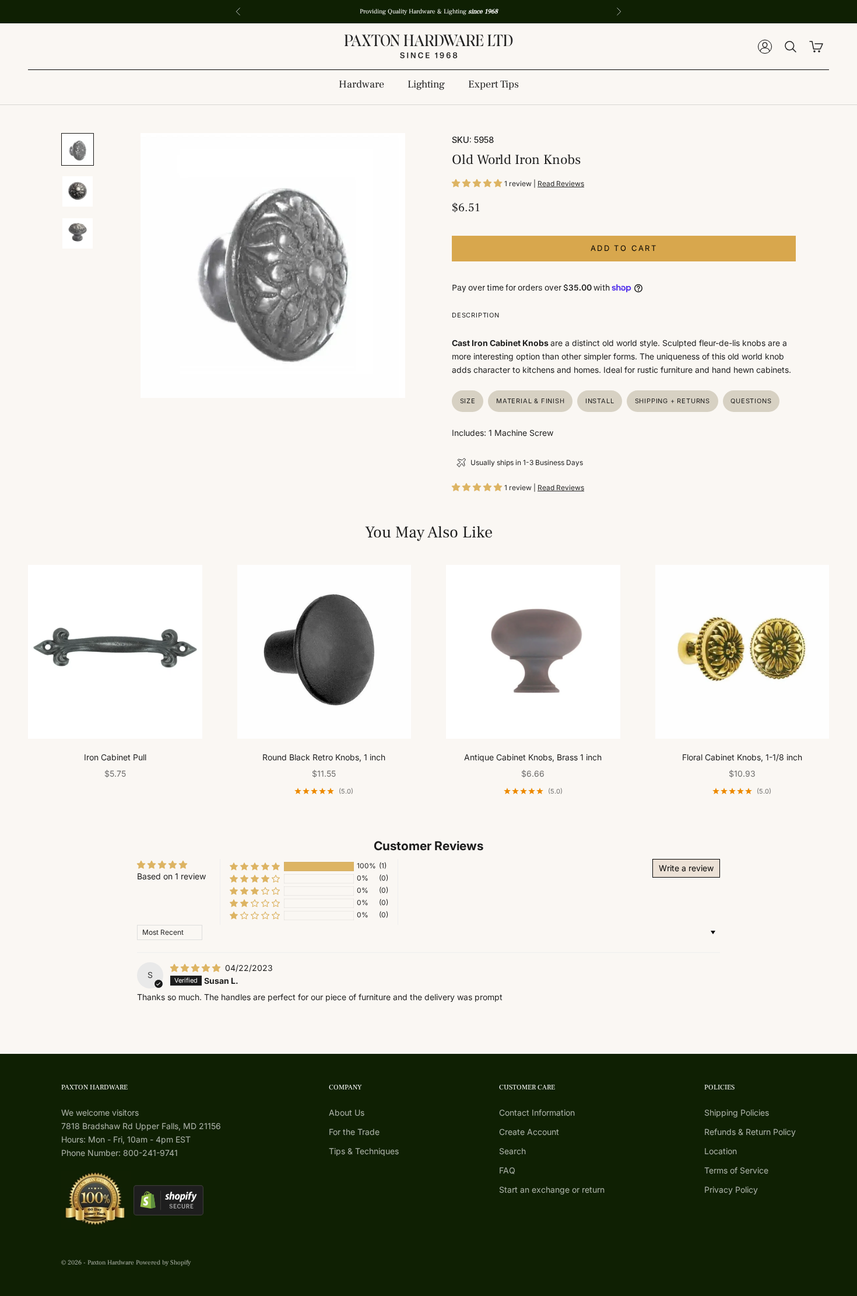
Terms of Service (736, 1170)
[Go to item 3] (77, 233)
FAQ (507, 1170)
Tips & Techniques (364, 1151)
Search (512, 1151)
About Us (346, 1112)
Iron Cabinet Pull (115, 757)
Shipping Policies (736, 1112)
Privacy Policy (731, 1189)
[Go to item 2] (77, 191)
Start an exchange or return (552, 1189)
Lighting (426, 84)
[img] (196, 968)
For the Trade (354, 1132)
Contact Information (537, 1112)
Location (720, 1151)
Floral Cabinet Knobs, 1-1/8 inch (742, 757)
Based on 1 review (171, 876)
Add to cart (624, 248)
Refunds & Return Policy (750, 1132)
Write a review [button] (686, 868)
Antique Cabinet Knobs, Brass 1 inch (533, 757)
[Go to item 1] (77, 149)
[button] (478, 183)
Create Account (529, 1132)
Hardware (361, 84)
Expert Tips (493, 84)
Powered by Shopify (163, 1262)
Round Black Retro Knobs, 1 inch (323, 757)
